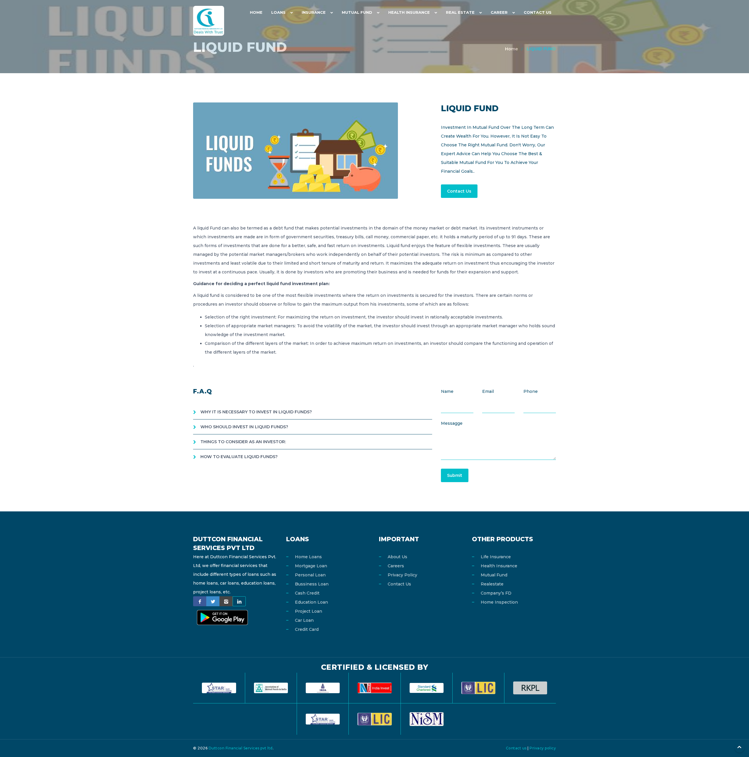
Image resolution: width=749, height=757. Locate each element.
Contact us (516, 748)
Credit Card (307, 629)
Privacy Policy (402, 575)
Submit (454, 475)
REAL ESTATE (460, 12)
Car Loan (304, 620)
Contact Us (538, 12)
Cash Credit (307, 593)
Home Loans (308, 556)
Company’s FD (496, 593)
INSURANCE (314, 12)
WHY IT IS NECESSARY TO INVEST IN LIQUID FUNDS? (256, 412)
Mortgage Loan (311, 565)
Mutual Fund (494, 575)
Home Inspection (499, 602)
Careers (396, 565)
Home (256, 12)
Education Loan (311, 602)
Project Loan (308, 611)
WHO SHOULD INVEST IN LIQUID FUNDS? (244, 426)
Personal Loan (310, 575)
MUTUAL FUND (357, 12)
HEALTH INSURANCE (409, 12)
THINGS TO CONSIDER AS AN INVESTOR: (243, 441)
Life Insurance (496, 556)
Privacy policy (543, 748)
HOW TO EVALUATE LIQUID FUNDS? (239, 456)
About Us (397, 556)
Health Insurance (499, 565)
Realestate (492, 584)
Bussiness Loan (312, 584)
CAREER (499, 12)
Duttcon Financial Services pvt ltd (241, 748)
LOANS (278, 12)
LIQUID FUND (541, 49)
